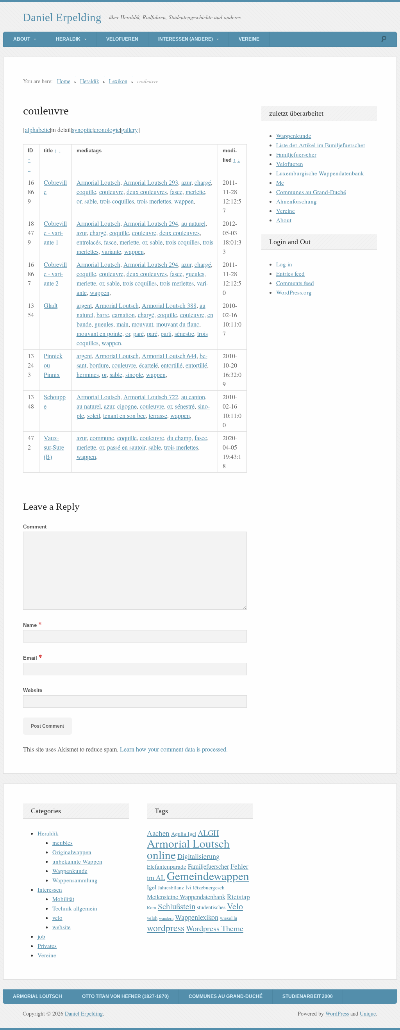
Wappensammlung (75, 880)
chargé (203, 182)
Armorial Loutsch (98, 182)
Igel (151, 887)
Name (32, 625)
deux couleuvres (147, 191)
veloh (152, 918)
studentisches (211, 907)
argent (84, 305)
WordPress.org (294, 292)
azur (186, 182)
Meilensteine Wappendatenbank (186, 897)
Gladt (50, 305)
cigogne (127, 406)
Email (32, 658)
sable (90, 201)
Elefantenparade (166, 866)
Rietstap (238, 896)
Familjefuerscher (296, 154)
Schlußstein (176, 906)
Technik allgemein (74, 908)
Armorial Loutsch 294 (150, 223)
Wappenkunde (293, 135)
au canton (193, 397)
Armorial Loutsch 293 (150, 182)
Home (63, 81)
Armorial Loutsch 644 (169, 356)
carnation (123, 315)
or (79, 201)
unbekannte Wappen (77, 861)
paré (138, 333)
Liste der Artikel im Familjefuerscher (320, 145)
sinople (134, 374)
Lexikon (118, 81)
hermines (88, 374)
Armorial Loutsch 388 (169, 305)
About (21, 39)
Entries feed (290, 273)
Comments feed (295, 283)
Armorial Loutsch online (188, 848)
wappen (184, 201)
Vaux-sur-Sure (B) (54, 447)
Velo (235, 906)
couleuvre (111, 191)
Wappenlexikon (196, 917)
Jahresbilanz (171, 887)
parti (166, 333)
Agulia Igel (183, 833)
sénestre (184, 333)
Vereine (249, 39)
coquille (86, 191)
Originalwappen (71, 852)
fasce (176, 191)
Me (280, 182)
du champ (179, 438)
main (122, 324)
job (41, 936)
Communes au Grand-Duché (311, 192)
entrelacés (89, 242)
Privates (47, 946)
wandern (166, 918)
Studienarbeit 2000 (307, 996)
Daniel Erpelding (62, 17)
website (61, 927)
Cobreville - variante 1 (55, 232)
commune (102, 438)
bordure (99, 365)
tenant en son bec (124, 415)
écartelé (148, 365)
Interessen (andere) (185, 39)
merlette (195, 191)
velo (57, 917)
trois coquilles (117, 201)
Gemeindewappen (208, 875)
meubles (62, 842)
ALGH (208, 833)
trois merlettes (154, 201)
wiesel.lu (228, 918)
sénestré (185, 406)
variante (111, 251)
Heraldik (68, 39)
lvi (188, 887)
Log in (284, 264)
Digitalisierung (198, 856)
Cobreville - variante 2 (55, 273)
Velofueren (122, 39)
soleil (93, 415)
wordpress (165, 927)
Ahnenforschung (296, 201)
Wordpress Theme (214, 928)
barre (102, 315)
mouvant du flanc (177, 324)
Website (32, 690)
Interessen (50, 889)
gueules (195, 274)
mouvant (142, 324)
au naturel (193, 223)
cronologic (107, 129)
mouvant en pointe (99, 333)
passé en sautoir (126, 447)
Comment (34, 527)
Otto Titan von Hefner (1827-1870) (125, 996)
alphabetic (37, 129)
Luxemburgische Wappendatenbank (320, 173)
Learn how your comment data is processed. (174, 749)
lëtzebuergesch (209, 887)
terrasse (158, 415)
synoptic (82, 129)
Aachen (158, 833)
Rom (151, 907)
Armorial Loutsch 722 (150, 397)
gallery (129, 129)
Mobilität (63, 899)
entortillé (171, 365)
